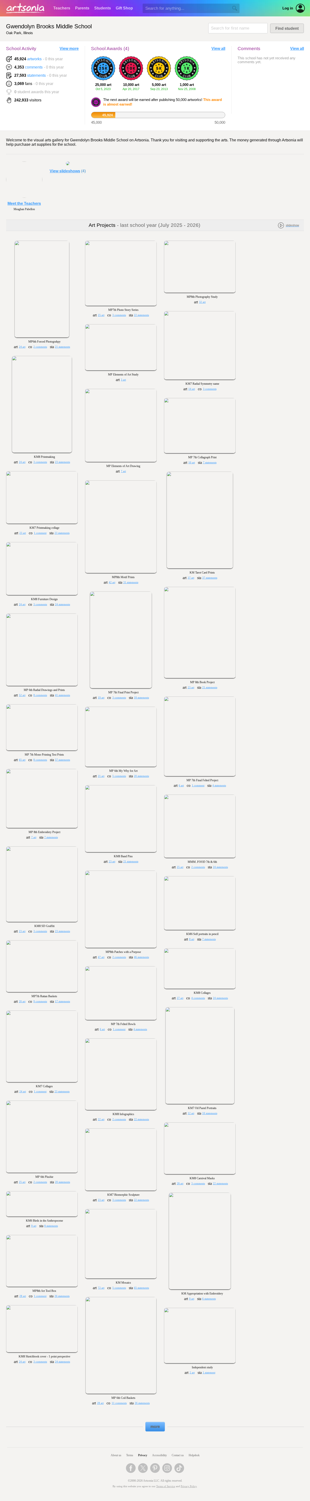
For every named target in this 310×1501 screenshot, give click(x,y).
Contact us (178, 1455)
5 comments (119, 776)
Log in (287, 8)
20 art (22, 1001)
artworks (34, 59)
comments (34, 67)
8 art (191, 939)
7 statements (210, 462)
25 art (101, 315)
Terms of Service (165, 1486)
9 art (33, 1226)
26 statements (62, 1296)
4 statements (219, 785)
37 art (191, 577)
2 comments (40, 346)
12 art (191, 1113)
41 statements (62, 695)
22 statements (141, 315)
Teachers (61, 8)
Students (102, 8)
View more (69, 48)
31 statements (130, 582)
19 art (101, 697)
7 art (123, 471)
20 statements (141, 776)
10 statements (209, 1113)
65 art (22, 759)
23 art (22, 533)
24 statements (62, 604)
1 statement (209, 1372)
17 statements (62, 1001)
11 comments (119, 1403)
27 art (180, 998)
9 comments (40, 1001)
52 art (22, 695)
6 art (181, 785)
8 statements (51, 1226)
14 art (191, 389)
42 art (112, 582)
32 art (202, 302)
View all (218, 48)
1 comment (40, 533)
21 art (101, 776)
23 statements (62, 462)
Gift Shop (124, 8)
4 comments (198, 998)
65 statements (141, 1288)
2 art (192, 1372)
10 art (191, 462)
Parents (82, 8)
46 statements (141, 957)
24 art (22, 346)
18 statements (141, 697)
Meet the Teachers (24, 203)
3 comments (119, 315)
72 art (101, 1288)
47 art (101, 957)
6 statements (209, 1298)
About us (116, 1455)
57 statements (62, 759)
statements (36, 75)
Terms (129, 1455)
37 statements (209, 577)
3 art (123, 379)
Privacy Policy (189, 1486)
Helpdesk (194, 1455)
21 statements (62, 346)
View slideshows (65, 171)
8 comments (40, 695)
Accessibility (159, 1455)
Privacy (142, 1455)
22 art (101, 1119)
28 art (180, 1183)
